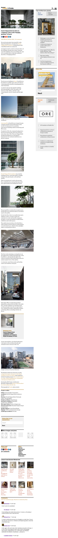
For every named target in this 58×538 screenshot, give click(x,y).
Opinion (20, 450)
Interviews (21, 449)
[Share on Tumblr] (10, 37)
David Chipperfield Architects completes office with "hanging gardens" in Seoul (10, 32)
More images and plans (10, 430)
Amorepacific (4, 123)
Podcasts (21, 456)
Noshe (10, 387)
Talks (20, 452)
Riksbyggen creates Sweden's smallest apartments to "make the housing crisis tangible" (47, 40)
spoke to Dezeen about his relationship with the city (12, 384)
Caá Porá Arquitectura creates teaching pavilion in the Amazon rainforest (47, 63)
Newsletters (22, 454)
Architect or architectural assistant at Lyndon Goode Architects (46, 142)
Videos (20, 453)
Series (20, 448)
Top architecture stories (43, 10)
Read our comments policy (20, 499)
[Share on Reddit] (7, 37)
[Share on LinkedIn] (9, 37)
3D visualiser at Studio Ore (47, 125)
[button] (52, 8)
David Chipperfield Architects (11, 44)
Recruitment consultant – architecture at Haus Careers (47, 136)
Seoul (15, 81)
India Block (4, 39)
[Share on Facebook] (2, 37)
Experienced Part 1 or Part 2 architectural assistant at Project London (47, 131)
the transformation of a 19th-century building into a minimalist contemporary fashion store (12, 378)
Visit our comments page (7, 499)
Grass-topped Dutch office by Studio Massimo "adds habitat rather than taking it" (47, 51)
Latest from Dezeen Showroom (10, 459)
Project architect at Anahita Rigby (47, 147)
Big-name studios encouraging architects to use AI (47, 57)
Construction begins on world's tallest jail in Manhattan (46, 46)
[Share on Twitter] (3, 37)
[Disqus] (17, 519)
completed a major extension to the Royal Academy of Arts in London (11, 374)
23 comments (18, 39)
